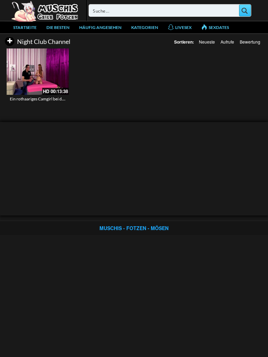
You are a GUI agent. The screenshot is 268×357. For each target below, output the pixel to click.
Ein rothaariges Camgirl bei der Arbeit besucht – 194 (57, 98)
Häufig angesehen (100, 27)
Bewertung (250, 42)
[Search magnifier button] (245, 10)
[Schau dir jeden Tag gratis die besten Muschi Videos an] (45, 10)
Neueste (207, 42)
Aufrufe (227, 42)
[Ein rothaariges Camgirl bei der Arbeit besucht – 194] (38, 71)
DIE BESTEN (57, 27)
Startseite (25, 27)
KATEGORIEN (144, 27)
